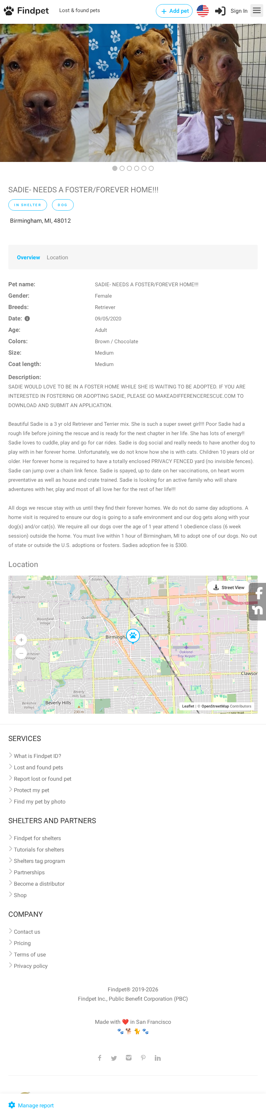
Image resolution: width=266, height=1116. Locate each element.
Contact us (27, 932)
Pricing (22, 943)
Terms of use (30, 954)
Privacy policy (31, 966)
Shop (20, 895)
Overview (28, 257)
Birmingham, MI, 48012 (40, 220)
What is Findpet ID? (37, 756)
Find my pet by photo (39, 801)
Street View (233, 587)
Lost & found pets (79, 10)
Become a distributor (39, 884)
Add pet (178, 11)
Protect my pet (31, 790)
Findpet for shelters (37, 838)
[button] (128, 629)
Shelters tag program (39, 861)
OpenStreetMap (215, 706)
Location (57, 257)
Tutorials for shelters (39, 849)
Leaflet (188, 706)
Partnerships (29, 872)
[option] (44, 93)
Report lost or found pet (42, 779)
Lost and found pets (38, 767)
